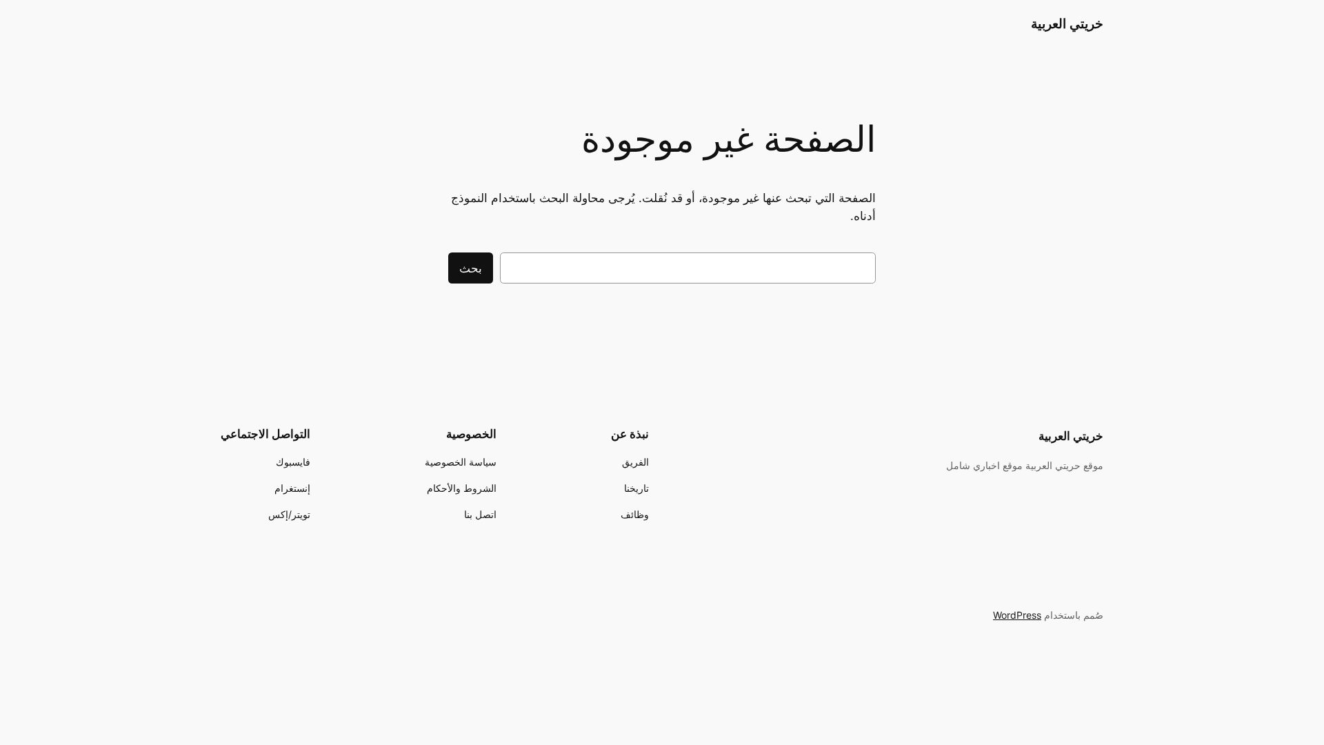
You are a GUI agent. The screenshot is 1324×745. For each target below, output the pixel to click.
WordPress (1017, 615)
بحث (470, 268)
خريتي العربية (1067, 23)
